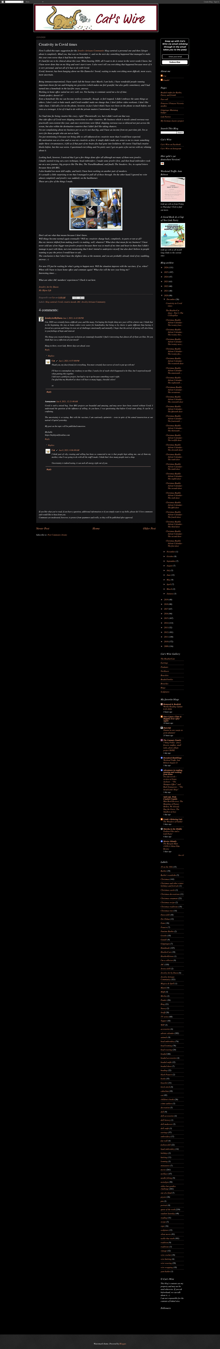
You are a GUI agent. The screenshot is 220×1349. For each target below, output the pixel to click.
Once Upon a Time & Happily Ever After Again (172, 718)
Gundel (166, 80)
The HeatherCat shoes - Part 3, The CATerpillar (174, 313)
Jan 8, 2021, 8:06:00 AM (69, 450)
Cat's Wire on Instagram (171, 148)
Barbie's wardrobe (168, 875)
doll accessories (167, 1115)
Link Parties (166, 116)
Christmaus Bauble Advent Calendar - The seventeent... (174, 389)
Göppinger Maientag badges (169, 111)
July (169, 570)
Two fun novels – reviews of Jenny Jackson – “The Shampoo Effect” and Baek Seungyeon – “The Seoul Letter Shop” (173, 783)
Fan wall (164, 99)
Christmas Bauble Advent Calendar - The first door (174, 543)
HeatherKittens (167, 956)
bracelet (164, 1082)
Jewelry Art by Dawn (48, 286)
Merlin (163, 995)
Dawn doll (165, 914)
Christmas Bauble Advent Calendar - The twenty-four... (174, 322)
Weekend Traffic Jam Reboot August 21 (171, 761)
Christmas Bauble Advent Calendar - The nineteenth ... (174, 370)
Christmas (165, 879)
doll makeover (166, 1124)
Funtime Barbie (167, 931)
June (169, 574)
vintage (164, 1250)
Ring (163, 1004)
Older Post (149, 528)
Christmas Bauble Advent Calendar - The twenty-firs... (174, 351)
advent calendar (167, 1033)
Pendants (164, 666)
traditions (165, 1246)
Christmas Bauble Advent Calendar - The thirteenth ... (174, 428)
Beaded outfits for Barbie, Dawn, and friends (171, 93)
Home (96, 528)
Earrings (164, 662)
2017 (166, 608)
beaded (164, 1053)
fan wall (164, 1140)
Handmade (165, 947)
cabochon (165, 1091)
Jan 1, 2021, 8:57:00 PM (69, 360)
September (171, 560)
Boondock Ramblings (172, 757)
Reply (47, 349)
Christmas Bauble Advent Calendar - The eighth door (174, 476)
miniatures (165, 1165)
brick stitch (165, 1086)
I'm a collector (167, 960)
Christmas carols (168, 889)
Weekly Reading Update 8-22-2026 (173, 707)
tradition (164, 1242)
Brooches (164, 683)
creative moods (70, 301)
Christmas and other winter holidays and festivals (172, 884)
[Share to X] (78, 298)
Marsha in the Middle (172, 828)
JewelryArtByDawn (53, 318)
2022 (166, 286)
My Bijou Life (45, 290)
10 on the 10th (167, 866)
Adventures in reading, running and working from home (173, 772)
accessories (165, 1028)
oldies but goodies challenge (168, 1187)
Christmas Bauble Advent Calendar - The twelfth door (174, 438)
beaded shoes (166, 1066)
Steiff (163, 1012)
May (169, 579)
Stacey (163, 1008)
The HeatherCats (168, 658)
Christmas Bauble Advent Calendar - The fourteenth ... (174, 418)
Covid (60, 301)
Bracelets (164, 675)
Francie (164, 927)
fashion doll (166, 1144)
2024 (166, 276)
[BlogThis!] (76, 298)
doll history (165, 1119)
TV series (164, 1016)
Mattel (163, 987)
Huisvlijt (167, 727)
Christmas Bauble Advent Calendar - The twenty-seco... (174, 342)
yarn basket (165, 1271)
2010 (166, 641)
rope (162, 1225)
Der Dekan (165, 918)
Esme (163, 922)
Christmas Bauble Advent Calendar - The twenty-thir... (174, 332)
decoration (165, 1107)
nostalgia (164, 1181)
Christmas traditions (169, 906)
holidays (164, 1152)
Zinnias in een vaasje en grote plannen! (173, 731)
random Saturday (168, 1213)
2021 (166, 290)
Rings (163, 687)
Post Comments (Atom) (57, 534)
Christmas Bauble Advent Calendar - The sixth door (174, 495)
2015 (166, 618)
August (170, 565)
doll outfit (165, 1128)
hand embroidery (168, 1148)
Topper (163, 1020)
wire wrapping (167, 1267)
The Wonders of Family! (173, 821)
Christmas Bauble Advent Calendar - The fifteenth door (174, 409)
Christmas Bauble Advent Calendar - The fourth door (174, 514)
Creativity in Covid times (174, 304)
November (171, 551)
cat (162, 1095)
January (170, 593)
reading (164, 1217)
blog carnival (51, 301)
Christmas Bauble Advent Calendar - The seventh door (174, 485)
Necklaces (165, 671)
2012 (166, 632)
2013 (166, 627)
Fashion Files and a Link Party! (171, 832)
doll (162, 1111)
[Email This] (73, 298)
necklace (164, 1173)
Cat (53, 360)
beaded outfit (166, 1062)
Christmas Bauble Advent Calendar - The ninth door (174, 466)
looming (164, 1161)
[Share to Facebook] (80, 298)
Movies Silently (170, 841)
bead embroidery (168, 1041)
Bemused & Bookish (172, 704)
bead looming (166, 1045)
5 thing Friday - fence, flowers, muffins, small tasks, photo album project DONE (172, 746)
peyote (163, 1196)
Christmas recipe (168, 902)
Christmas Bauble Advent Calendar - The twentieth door (174, 361)
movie (163, 1169)
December (171, 299)
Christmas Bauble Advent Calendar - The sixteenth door (174, 399)
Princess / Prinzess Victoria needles (172, 104)
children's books (167, 1099)
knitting (164, 1157)
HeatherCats (166, 951)
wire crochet (166, 1254)
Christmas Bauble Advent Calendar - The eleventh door (174, 447)
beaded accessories (168, 1057)
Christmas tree (167, 910)
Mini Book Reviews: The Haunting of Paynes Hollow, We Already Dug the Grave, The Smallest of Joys (173, 806)
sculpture (164, 1230)
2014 (166, 622)
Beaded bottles (167, 679)
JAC (78, 301)
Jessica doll (165, 968)
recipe (163, 1221)
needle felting (166, 1177)
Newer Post (42, 528)
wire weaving (166, 1263)
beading (164, 1070)
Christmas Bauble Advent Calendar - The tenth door (174, 457)
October (170, 556)
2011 (166, 636)
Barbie (163, 870)
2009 (166, 646)
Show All (181, 855)
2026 (166, 267)
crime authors (166, 1103)
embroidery (165, 1136)
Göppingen (165, 943)
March (170, 588)
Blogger (122, 1343)
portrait (164, 1205)
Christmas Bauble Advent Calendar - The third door (174, 524)
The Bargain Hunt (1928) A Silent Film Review (171, 846)
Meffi (163, 991)
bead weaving (166, 1049)
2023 (166, 281)
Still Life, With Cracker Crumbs (170, 797)
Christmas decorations (170, 894)
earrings (164, 1132)
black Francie (166, 1074)
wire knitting (166, 1258)
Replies (51, 355)
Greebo (164, 935)
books (163, 1078)
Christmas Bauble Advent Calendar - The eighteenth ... (174, 380)
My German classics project (172, 120)
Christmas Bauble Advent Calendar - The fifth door (174, 505)
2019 (166, 599)
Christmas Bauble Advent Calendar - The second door (174, 534)
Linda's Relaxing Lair (172, 819)
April (169, 584)
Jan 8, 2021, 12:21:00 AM (67, 401)
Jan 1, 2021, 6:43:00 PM (73, 317)
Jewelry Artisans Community (91, 50)
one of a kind (166, 1192)
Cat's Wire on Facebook (171, 144)
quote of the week (168, 1209)
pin (162, 1201)
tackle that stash (167, 1238)
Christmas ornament (169, 898)
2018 (166, 604)
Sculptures (165, 691)
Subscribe (174, 62)
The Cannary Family (172, 740)
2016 (166, 613)
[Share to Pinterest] (83, 298)
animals (164, 1037)
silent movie (166, 1234)
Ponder (164, 999)
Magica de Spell (167, 983)
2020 (166, 295)
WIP (162, 1024)
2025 (166, 272)
